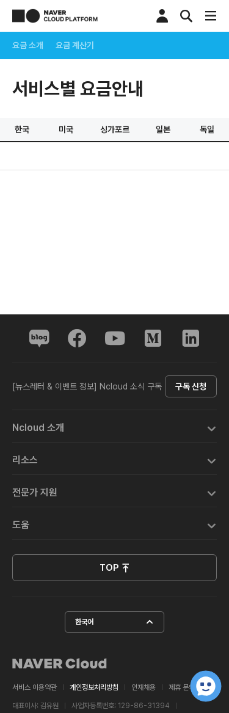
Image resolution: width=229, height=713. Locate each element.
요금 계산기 (75, 45)
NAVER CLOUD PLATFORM (55, 16)
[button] (114, 426)
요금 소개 (27, 45)
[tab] (114, 426)
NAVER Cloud (59, 663)
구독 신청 (190, 386)
